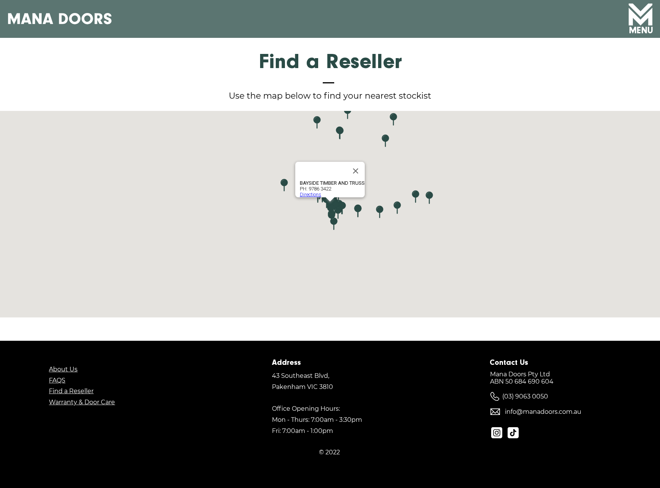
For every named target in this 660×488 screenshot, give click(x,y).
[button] (640, 14)
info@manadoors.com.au (543, 411)
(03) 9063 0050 (525, 396)
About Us (63, 369)
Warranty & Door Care (82, 402)
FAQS (57, 380)
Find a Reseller (71, 391)
